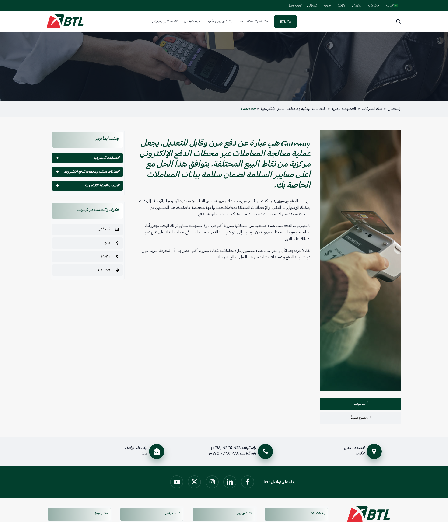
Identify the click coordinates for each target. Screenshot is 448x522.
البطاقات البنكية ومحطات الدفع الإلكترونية (293, 108)
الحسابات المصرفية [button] (106, 158)
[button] (87, 229)
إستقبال (394, 108)
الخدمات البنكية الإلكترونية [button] (102, 185)
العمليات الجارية (344, 108)
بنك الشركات (372, 108)
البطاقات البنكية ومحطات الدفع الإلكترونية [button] (91, 172)
